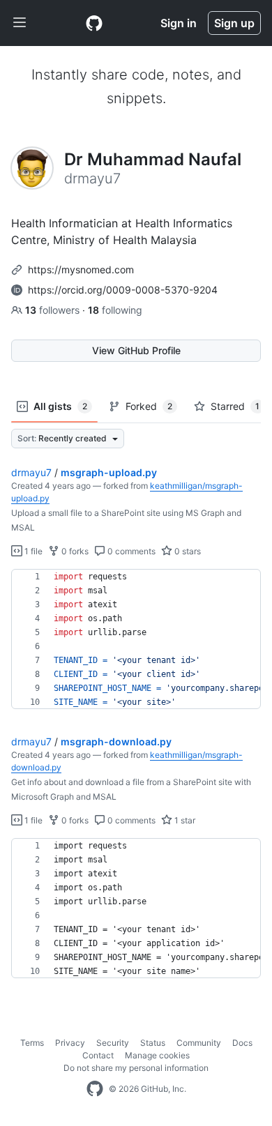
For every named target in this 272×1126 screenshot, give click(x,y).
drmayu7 (31, 472)
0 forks (74, 551)
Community (198, 1042)
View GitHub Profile (136, 350)
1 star (183, 820)
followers (53, 310)
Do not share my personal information (136, 1068)
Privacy (70, 1042)
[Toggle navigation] (19, 23)
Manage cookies (157, 1055)
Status (152, 1042)
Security (112, 1042)
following (115, 310)
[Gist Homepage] (94, 23)
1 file (32, 551)
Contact (98, 1055)
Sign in (178, 23)
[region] (136, 639)
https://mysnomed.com (81, 269)
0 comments (130, 551)
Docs (242, 1042)
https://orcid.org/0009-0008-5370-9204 (123, 290)
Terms (32, 1042)
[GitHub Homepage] (94, 1089)
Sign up (234, 23)
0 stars (186, 551)
